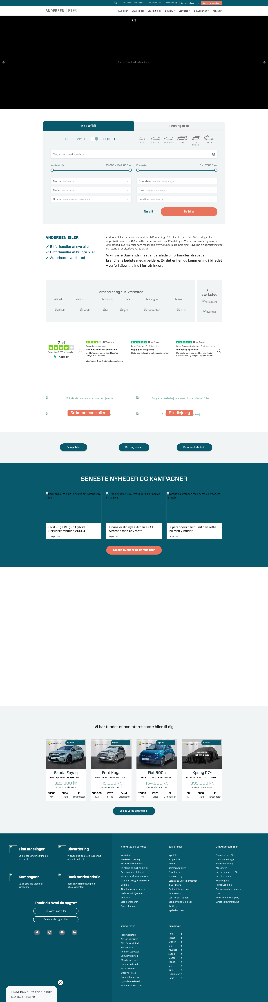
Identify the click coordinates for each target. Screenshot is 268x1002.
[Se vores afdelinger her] (13, 848)
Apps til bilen (128, 905)
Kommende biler (177, 867)
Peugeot (172, 949)
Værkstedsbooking (130, 859)
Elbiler (171, 863)
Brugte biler (138, 10)
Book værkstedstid (212, 3)
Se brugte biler (134, 447)
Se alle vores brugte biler (134, 811)
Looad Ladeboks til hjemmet (88, 397)
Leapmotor (174, 973)
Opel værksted (128, 972)
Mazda (171, 957)
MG (170, 965)
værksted (77, 258)
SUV (182, 142)
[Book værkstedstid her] (62, 876)
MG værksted (128, 968)
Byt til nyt (173, 906)
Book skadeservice (190, 3)
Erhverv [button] (169, 10)
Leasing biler (154, 10)
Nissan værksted (129, 938)
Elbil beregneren (129, 901)
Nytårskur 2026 (176, 910)
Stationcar (168, 142)
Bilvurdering (78, 849)
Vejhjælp (125, 897)
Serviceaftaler (154, 3)
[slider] (52, 170)
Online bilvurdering (178, 889)
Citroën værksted (130, 943)
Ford (170, 933)
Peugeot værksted (130, 951)
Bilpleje (125, 884)
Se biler (189, 211)
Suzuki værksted (129, 955)
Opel (170, 969)
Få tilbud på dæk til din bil (134, 867)
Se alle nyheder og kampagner (134, 550)
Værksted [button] (183, 10)
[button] (31, 994)
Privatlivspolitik (224, 884)
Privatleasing (175, 872)
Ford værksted (128, 934)
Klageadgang (222, 880)
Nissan (172, 937)
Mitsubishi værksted (131, 985)
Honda (171, 961)
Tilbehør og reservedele (133, 889)
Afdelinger (221, 867)
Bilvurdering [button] (200, 10)
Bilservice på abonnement (134, 876)
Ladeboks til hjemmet (132, 893)
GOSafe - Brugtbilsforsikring (135, 880)
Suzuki (171, 953)
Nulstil (148, 211)
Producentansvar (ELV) (227, 897)
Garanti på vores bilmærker (182, 880)
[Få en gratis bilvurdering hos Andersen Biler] (62, 848)
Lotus (171, 977)
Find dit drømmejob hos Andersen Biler (179, 397)
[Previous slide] (5, 62)
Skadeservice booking (132, 863)
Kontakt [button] (217, 10)
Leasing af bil (179, 126)
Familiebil (155, 142)
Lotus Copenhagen (225, 859)
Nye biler (123, 10)
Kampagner (29, 877)
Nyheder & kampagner (133, 3)
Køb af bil (88, 126)
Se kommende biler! (89, 413)
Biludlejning (179, 413)
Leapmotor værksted (131, 977)
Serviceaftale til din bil (132, 872)
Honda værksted (129, 964)
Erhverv (172, 876)
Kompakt (142, 142)
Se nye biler (73, 447)
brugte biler (85, 252)
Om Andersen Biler (226, 855)
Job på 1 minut (223, 876)
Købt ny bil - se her (178, 897)
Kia (170, 945)
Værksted (126, 855)
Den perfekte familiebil (180, 901)
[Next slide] (262, 62)
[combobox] (91, 181)
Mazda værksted (129, 960)
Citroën (172, 941)
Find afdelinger (32, 849)
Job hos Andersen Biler (228, 872)
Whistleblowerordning (227, 901)
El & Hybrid (195, 144)
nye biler (83, 246)
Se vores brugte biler (56, 919)
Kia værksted (127, 947)
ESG (218, 893)
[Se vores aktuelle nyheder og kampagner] (13, 876)
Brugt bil (109, 139)
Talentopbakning (224, 863)
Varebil (209, 142)
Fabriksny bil (76, 139)
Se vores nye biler (56, 911)
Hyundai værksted (130, 981)
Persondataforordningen (228, 889)
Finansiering (171, 3)
